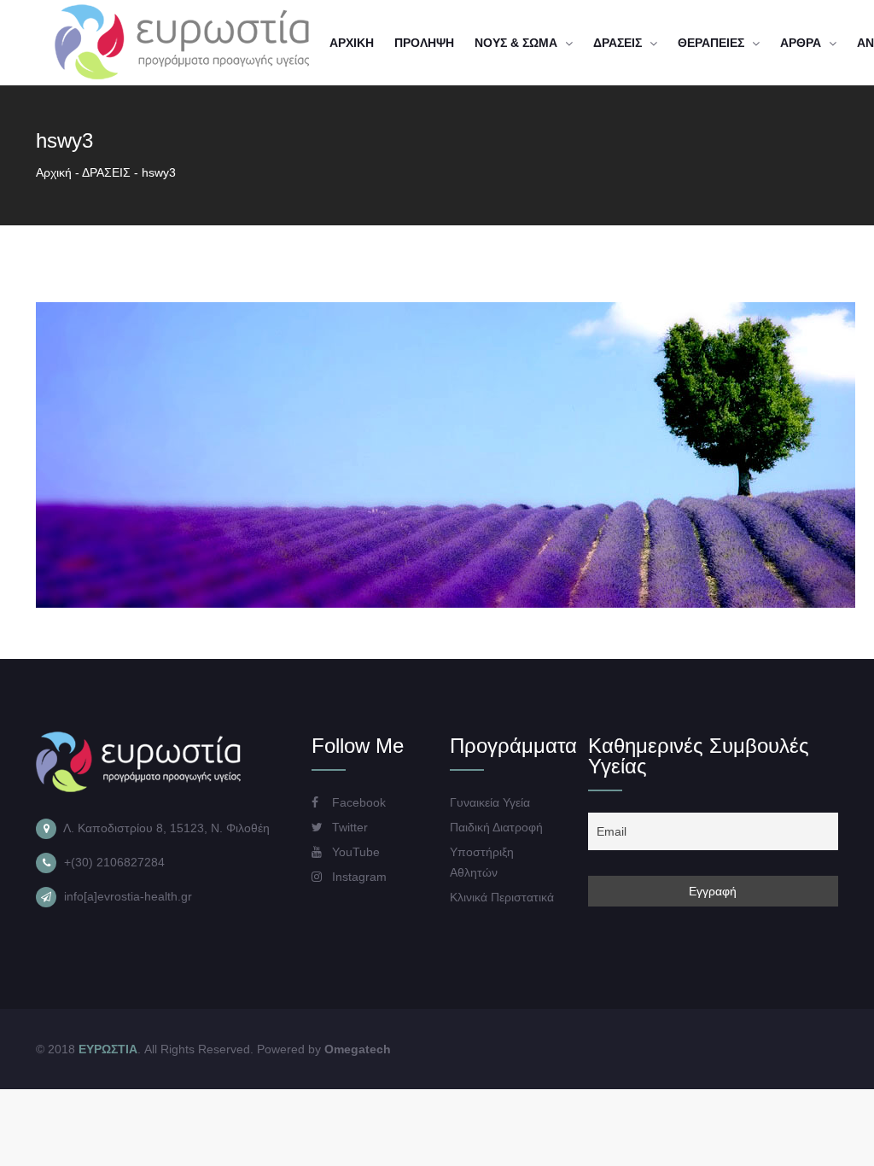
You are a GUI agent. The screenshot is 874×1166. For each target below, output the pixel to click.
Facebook (357, 802)
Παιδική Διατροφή (496, 827)
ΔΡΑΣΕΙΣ (106, 172)
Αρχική (54, 172)
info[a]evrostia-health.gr (128, 896)
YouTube (354, 852)
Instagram (358, 876)
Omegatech (357, 1049)
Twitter (348, 827)
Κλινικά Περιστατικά (502, 897)
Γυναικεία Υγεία (490, 802)
